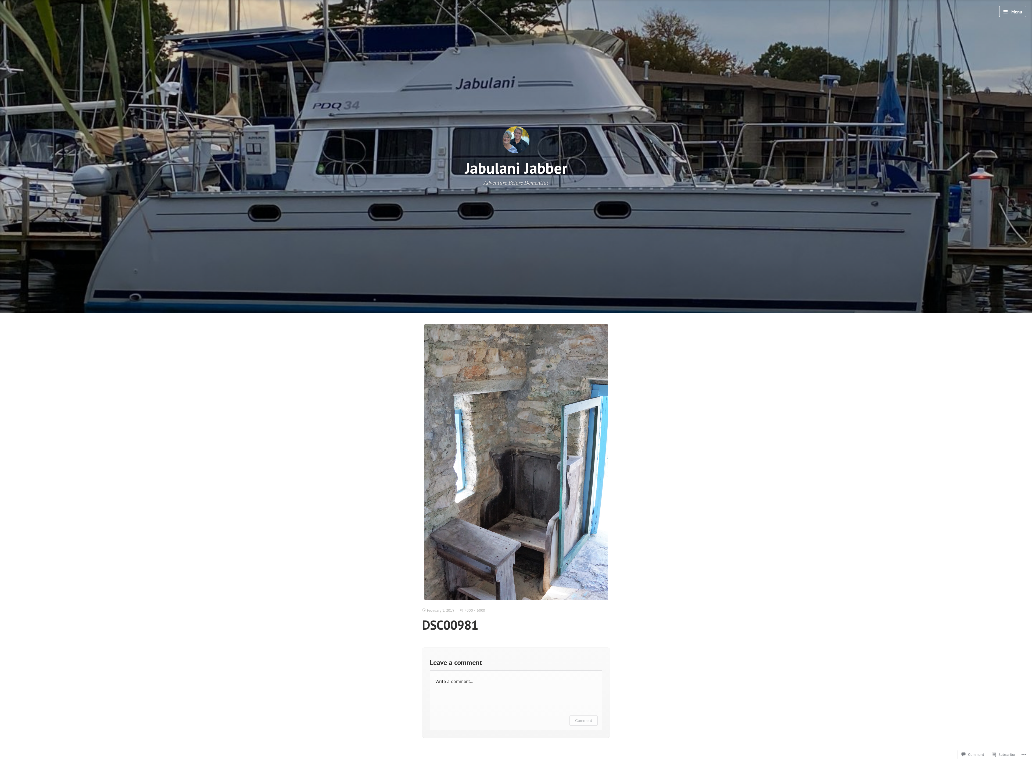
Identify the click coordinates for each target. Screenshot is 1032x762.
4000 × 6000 (475, 610)
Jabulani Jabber (516, 168)
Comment (583, 720)
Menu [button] (1016, 12)
